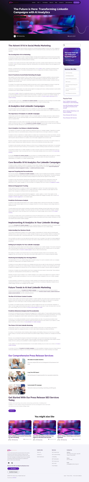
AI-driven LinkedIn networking (48, 96)
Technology (36, 422)
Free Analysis (45, 2)
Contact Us (61, 2)
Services (33, 2)
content (40, 68)
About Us (51, 2)
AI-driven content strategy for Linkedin (34, 307)
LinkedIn (17, 93)
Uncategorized (61, 422)
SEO (38, 2)
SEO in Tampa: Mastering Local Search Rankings (71, 111)
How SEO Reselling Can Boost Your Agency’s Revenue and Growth (70, 107)
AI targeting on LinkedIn (54, 182)
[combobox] (72, 45)
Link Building (12, 422)
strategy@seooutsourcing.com (73, 464)
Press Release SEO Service (70, 115)
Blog (56, 2)
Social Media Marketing (21, 16)
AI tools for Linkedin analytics (26, 249)
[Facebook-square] (8, 463)
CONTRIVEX (14, 477)
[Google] (12, 463)
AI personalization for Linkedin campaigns (32, 321)
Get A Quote (76, 2)
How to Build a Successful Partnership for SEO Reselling (70, 102)
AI (14, 62)
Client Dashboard (69, 2)
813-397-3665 (69, 459)
